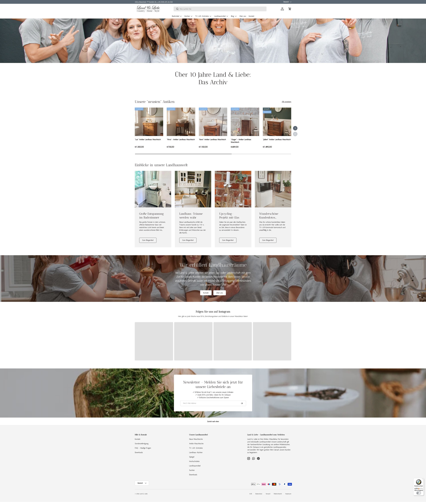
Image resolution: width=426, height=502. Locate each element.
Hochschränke (194, 461)
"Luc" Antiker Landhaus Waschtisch (148, 139)
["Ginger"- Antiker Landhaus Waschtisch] (245, 122)
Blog (232, 16)
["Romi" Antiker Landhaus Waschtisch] (213, 122)
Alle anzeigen (286, 102)
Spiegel (191, 457)
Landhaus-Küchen (195, 452)
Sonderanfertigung (141, 443)
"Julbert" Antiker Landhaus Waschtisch (277, 139)
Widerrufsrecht (278, 494)
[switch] (418, 493)
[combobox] (220, 9)
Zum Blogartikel (147, 240)
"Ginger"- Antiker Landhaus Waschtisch (241, 140)
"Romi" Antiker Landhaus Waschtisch (212, 139)
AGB (250, 494)
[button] (289, 8)
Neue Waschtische (196, 439)
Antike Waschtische (196, 443)
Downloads (139, 452)
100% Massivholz (140, 2)
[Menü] (422, 479)
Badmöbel (175, 16)
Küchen (187, 16)
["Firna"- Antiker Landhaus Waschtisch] (181, 122)
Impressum (288, 494)
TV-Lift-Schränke (202, 16)
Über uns (243, 16)
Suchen (192, 470)
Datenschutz (258, 494)
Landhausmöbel (220, 16)
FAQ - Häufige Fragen (143, 448)
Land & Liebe (143, 494)
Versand (268, 494)
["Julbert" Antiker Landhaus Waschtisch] (277, 122)
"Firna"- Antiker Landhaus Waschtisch (181, 139)
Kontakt (251, 16)
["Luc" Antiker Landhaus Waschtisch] (149, 122)
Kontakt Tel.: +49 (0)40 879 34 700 (161, 2)
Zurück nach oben (213, 421)
